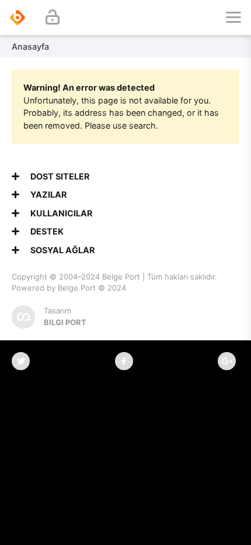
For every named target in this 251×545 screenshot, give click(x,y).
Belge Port (121, 276)
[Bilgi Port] (17, 17)
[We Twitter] (21, 361)
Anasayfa (30, 46)
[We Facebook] (124, 361)
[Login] (52, 17)
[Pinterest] (227, 361)
